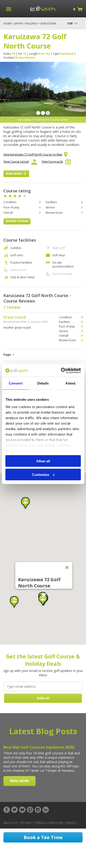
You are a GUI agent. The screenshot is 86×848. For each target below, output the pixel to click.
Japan (18, 23)
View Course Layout (16, 162)
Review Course (17, 221)
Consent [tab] (15, 383)
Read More (14, 174)
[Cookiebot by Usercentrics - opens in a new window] (61, 371)
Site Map (26, 823)
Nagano (31, 23)
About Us (10, 823)
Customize (40, 474)
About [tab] (70, 383)
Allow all (43, 461)
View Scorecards (52, 162)
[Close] (66, 567)
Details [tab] (43, 383)
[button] (42, 600)
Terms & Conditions (49, 823)
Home (7, 23)
